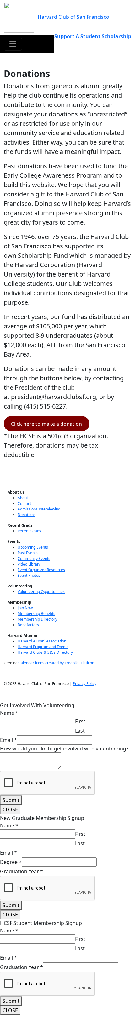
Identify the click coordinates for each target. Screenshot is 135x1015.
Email (8, 740)
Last (80, 730)
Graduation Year (21, 871)
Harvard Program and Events (43, 646)
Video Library (29, 564)
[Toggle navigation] (13, 44)
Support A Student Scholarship (92, 36)
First (80, 721)
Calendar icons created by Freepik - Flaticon (56, 663)
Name (9, 712)
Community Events (34, 558)
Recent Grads (29, 531)
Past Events (28, 553)
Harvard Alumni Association (42, 641)
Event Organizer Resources (41, 569)
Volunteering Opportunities (41, 591)
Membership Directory (37, 619)
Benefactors (28, 624)
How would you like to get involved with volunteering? (64, 748)
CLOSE (10, 809)
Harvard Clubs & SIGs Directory (45, 652)
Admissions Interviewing (39, 509)
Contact (24, 503)
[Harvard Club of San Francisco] (19, 16)
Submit (11, 800)
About (23, 497)
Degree (11, 862)
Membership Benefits (36, 613)
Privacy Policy (84, 683)
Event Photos (29, 575)
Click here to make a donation (46, 423)
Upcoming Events (33, 547)
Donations (26, 514)
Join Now (25, 608)
